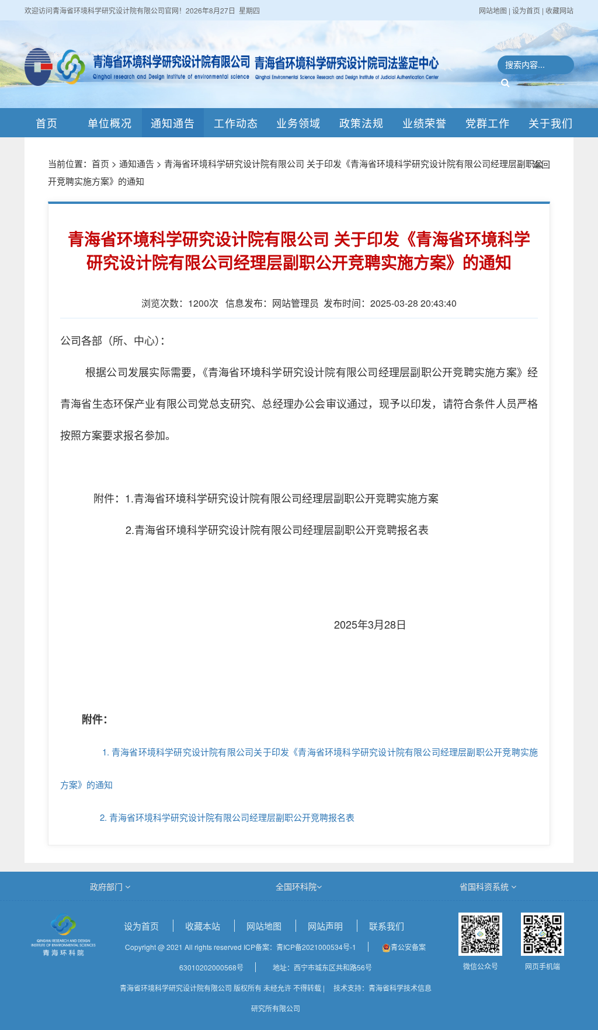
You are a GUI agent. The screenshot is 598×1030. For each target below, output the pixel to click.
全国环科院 (296, 886)
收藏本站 (203, 926)
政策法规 (361, 122)
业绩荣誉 (424, 122)
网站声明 (326, 926)
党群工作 (487, 122)
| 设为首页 (525, 10)
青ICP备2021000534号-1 (316, 947)
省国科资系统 (485, 886)
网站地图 (494, 10)
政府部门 (107, 886)
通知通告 (173, 122)
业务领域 (298, 122)
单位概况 (110, 122)
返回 (541, 164)
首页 (47, 122)
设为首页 (142, 926)
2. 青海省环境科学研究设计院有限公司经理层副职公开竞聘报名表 (207, 817)
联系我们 (386, 926)
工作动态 (236, 122)
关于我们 (551, 122)
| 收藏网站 (557, 10)
